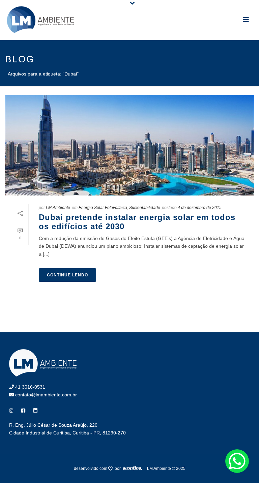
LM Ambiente (58, 207)
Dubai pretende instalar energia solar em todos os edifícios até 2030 (137, 222)
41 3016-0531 (29, 387)
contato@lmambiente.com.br (45, 394)
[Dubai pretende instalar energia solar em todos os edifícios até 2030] (129, 145)
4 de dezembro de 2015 (200, 207)
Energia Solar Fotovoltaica (103, 207)
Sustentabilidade (144, 207)
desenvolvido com (91, 468)
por (119, 468)
